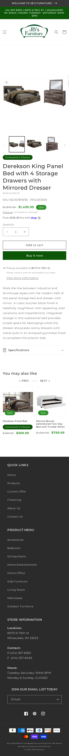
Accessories (15, 539)
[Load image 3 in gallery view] (52, 144)
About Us (13, 508)
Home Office (16, 573)
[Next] (65, 145)
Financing (14, 499)
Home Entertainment (22, 564)
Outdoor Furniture (20, 606)
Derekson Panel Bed (15, 421)
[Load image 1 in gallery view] (17, 144)
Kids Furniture (17, 581)
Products (13, 483)
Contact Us (15, 516)
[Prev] (4, 145)
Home (11, 475)
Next (43, 380)
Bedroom (13, 548)
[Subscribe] (57, 699)
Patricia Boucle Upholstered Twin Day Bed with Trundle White (50, 424)
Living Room (16, 589)
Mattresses (14, 598)
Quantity (8, 224)
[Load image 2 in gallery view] (34, 144)
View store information (22, 278)
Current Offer (16, 491)
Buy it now (34, 255)
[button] (5, 32)
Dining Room (16, 556)
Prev (25, 380)
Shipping (8, 212)
